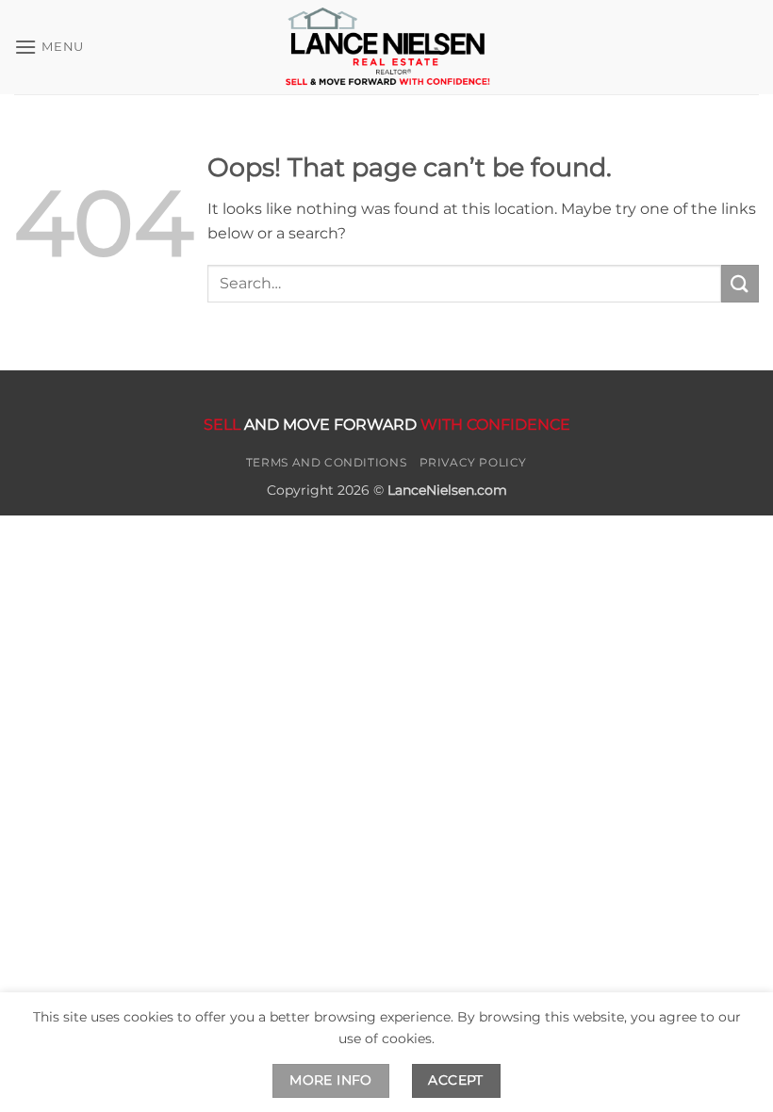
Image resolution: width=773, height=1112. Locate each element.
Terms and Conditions (326, 462)
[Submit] (740, 283)
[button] (49, 47)
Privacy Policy (473, 462)
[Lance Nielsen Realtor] (386, 46)
